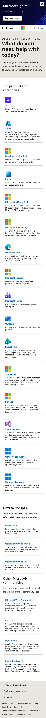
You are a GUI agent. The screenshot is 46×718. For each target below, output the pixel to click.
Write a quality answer (16, 561)
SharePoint (11, 347)
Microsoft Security (14, 278)
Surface (9, 402)
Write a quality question (17, 543)
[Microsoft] (23, 28)
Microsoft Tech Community (19, 600)
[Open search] (34, 28)
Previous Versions (24, 703)
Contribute (6, 707)
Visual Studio (12, 429)
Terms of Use (34, 710)
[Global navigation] (2, 28)
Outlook (9, 324)
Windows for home (14, 482)
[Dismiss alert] (42, 4)
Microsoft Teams (13, 301)
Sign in (41, 28)
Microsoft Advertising (16, 227)
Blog (36, 703)
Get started (11, 525)
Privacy (17, 707)
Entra (8, 179)
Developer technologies (17, 156)
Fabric (8, 620)
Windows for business (16, 457)
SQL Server (10, 374)
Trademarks (7, 714)
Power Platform (13, 661)
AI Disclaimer (7, 703)
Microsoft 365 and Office (17, 202)
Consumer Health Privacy (13, 710)
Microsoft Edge (12, 252)
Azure (8, 128)
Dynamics (10, 640)
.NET (7, 105)
